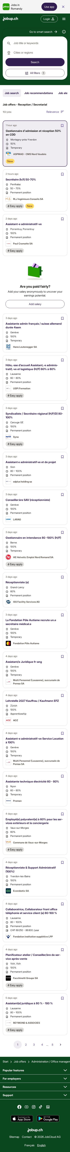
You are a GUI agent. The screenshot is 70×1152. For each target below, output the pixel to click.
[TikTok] (41, 1107)
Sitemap (14, 1136)
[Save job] (62, 126)
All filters (37, 72)
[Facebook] (19, 1107)
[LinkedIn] (48, 1107)
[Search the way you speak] (63, 31)
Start (5, 1061)
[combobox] (35, 43)
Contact (27, 1136)
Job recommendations (38, 93)
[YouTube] (26, 1107)
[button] (43, 31)
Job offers (20, 1061)
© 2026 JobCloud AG (47, 1136)
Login (46, 18)
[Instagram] (33, 1107)
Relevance (52, 111)
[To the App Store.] (22, 1118)
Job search (12, 93)
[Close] (63, 7)
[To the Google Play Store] (48, 1118)
